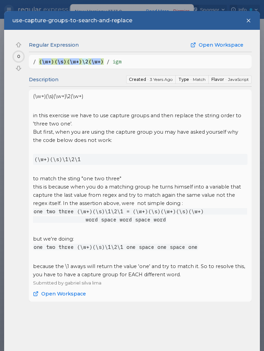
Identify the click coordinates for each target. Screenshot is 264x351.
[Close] (248, 20)
